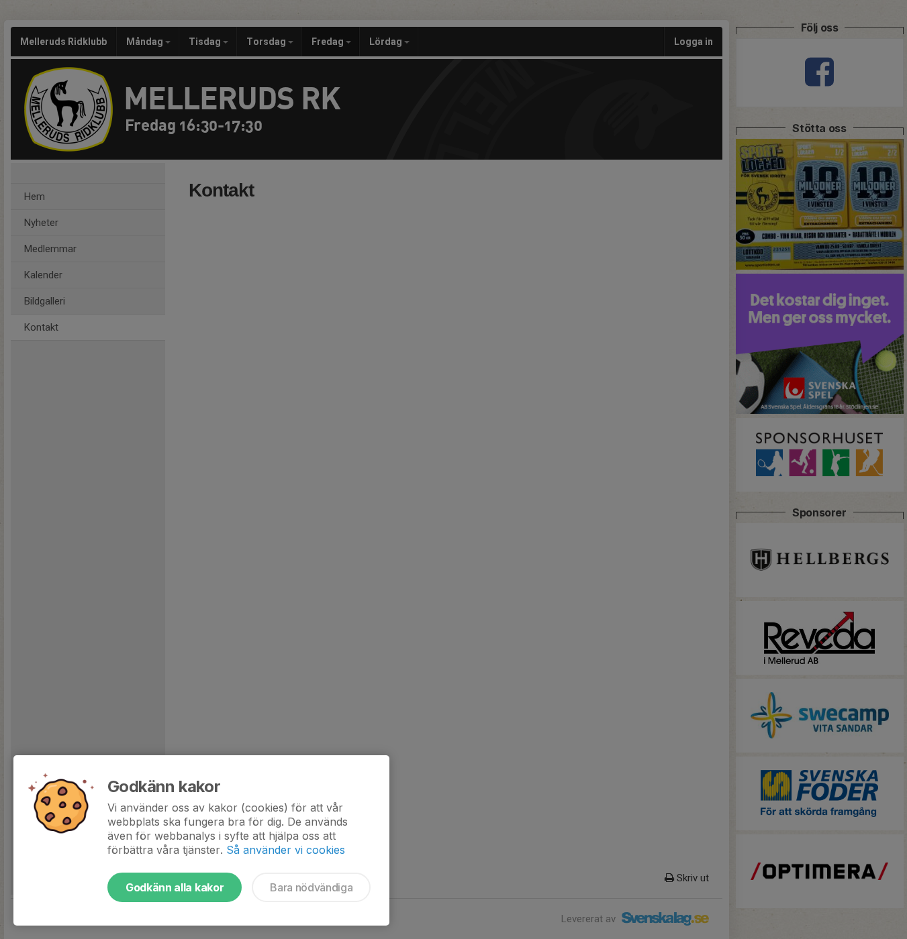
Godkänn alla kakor (175, 887)
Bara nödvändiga (311, 887)
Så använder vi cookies (285, 850)
